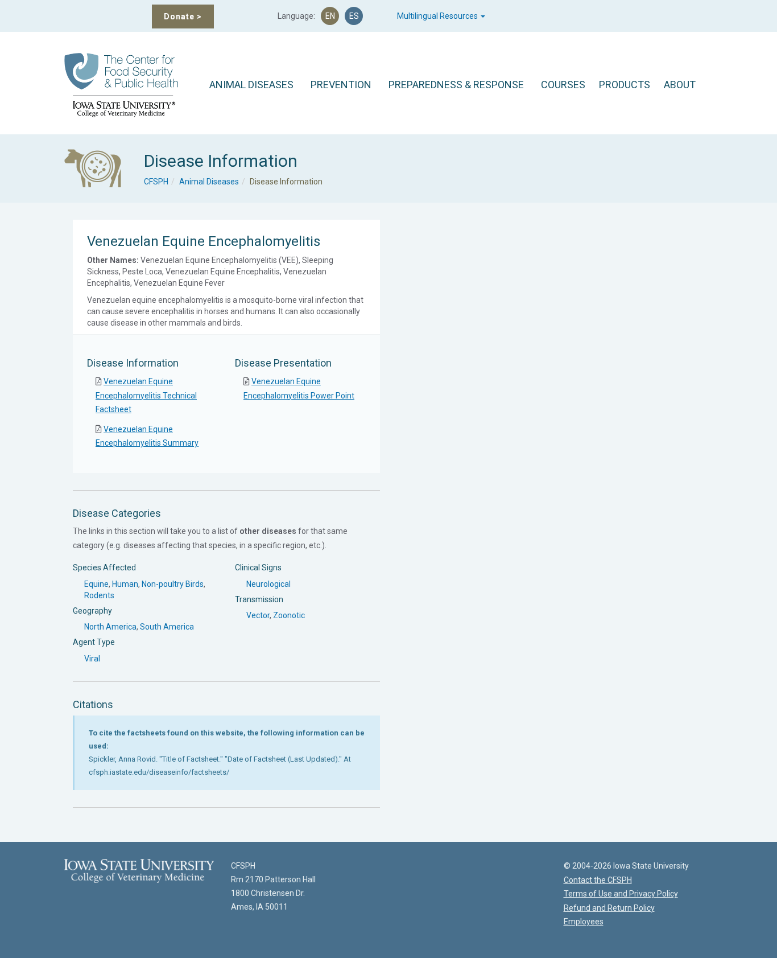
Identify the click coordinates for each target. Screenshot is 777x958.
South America (167, 626)
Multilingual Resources (438, 15)
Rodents (99, 595)
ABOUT (680, 85)
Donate (183, 16)
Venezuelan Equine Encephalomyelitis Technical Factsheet (146, 395)
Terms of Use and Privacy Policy (621, 893)
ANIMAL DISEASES (251, 85)
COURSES (563, 85)
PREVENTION (341, 85)
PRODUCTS (624, 85)
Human (125, 584)
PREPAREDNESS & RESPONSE (456, 85)
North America (110, 626)
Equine (96, 584)
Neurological (268, 584)
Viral (92, 658)
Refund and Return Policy (609, 907)
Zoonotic (289, 615)
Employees (584, 921)
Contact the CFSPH (598, 880)
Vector (258, 615)
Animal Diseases (209, 181)
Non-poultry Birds (173, 584)
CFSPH (156, 181)
